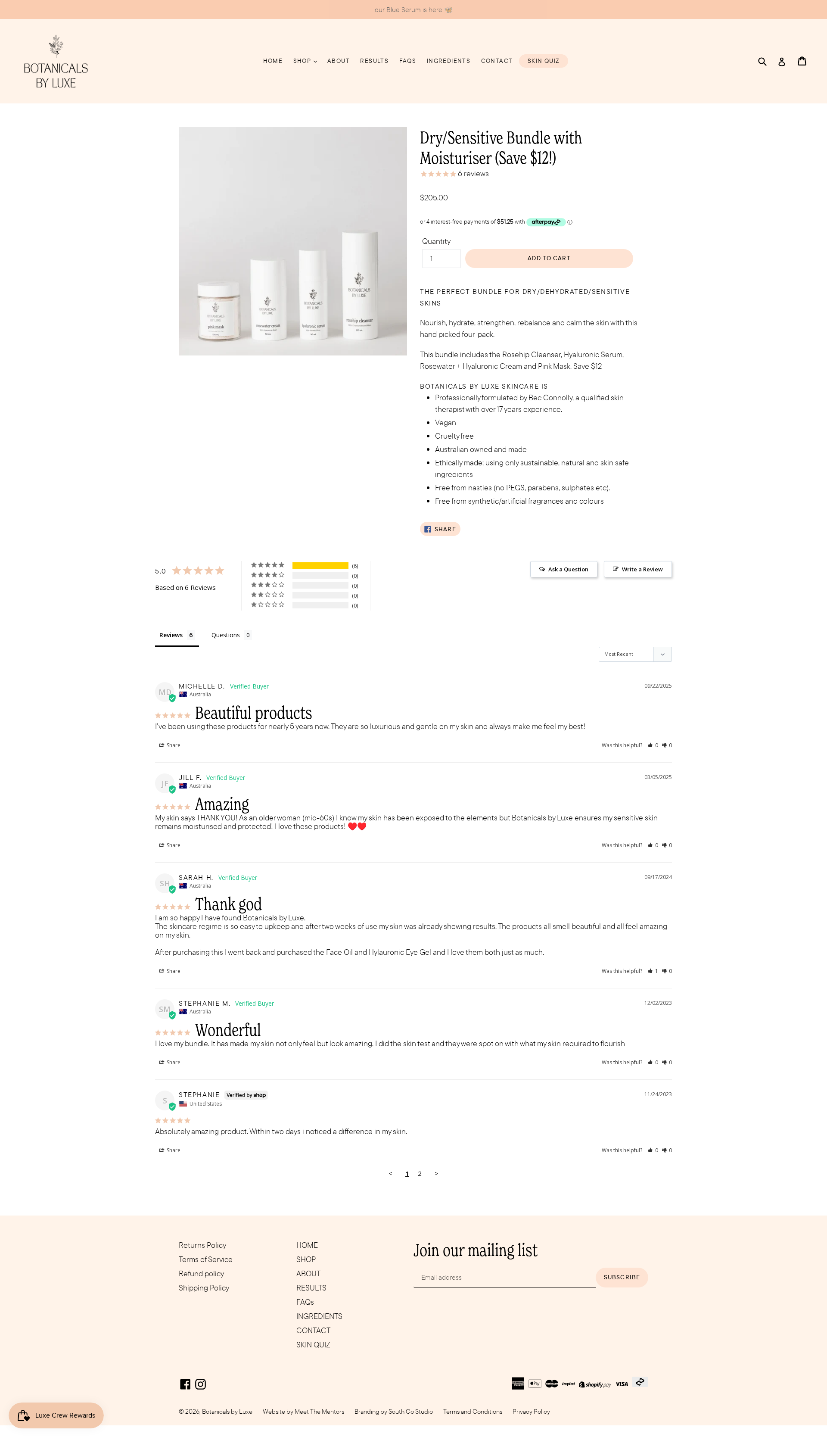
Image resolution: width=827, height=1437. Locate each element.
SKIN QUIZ (544, 61)
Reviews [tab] (171, 635)
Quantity (436, 241)
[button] (653, 745)
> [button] (436, 1173)
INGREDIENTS (448, 61)
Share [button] (172, 745)
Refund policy (201, 1273)
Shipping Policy (204, 1288)
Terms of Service (206, 1259)
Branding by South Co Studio (393, 1411)
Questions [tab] (225, 635)
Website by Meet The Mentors (303, 1411)
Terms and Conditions (472, 1411)
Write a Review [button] (642, 569)
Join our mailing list (476, 1249)
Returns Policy (202, 1245)
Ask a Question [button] (568, 569)
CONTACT (497, 61)
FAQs (408, 61)
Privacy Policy (531, 1411)
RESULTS (374, 61)
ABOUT (338, 61)
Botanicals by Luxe (227, 1411)
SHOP (303, 61)
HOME (273, 61)
